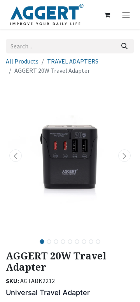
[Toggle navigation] (126, 14)
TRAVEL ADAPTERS (72, 61)
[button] (15, 155)
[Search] (124, 46)
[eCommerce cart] (107, 14)
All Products (22, 61)
